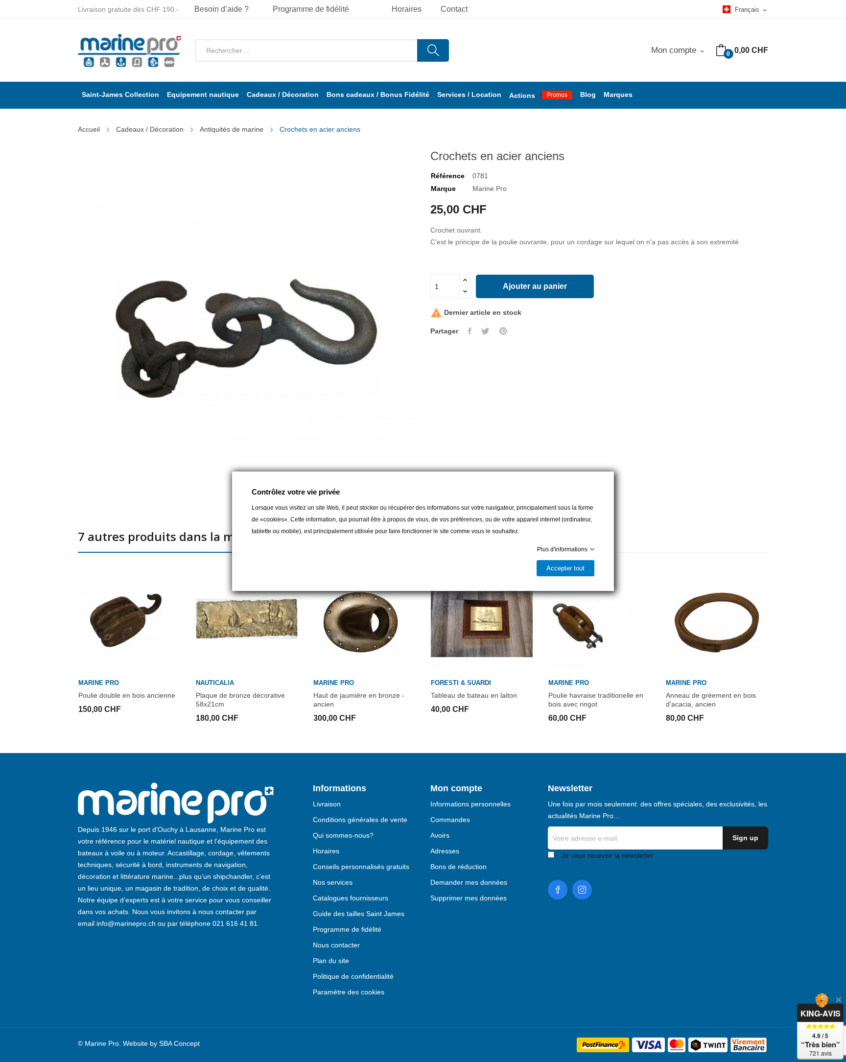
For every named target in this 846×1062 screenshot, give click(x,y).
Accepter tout (565, 568)
